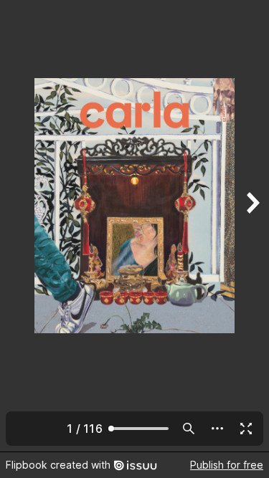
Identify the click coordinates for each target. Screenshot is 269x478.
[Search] (188, 428)
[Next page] (252, 225)
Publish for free (226, 465)
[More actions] (217, 428)
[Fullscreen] (246, 428)
